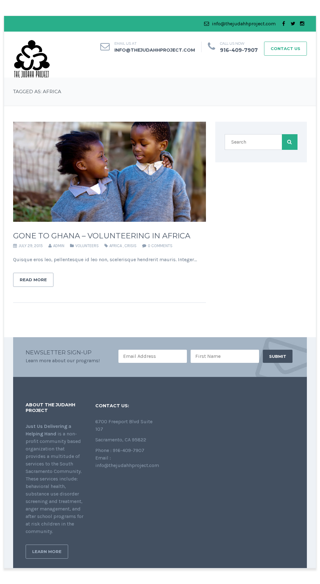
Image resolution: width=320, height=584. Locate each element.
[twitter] (293, 24)
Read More (33, 279)
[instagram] (302, 24)
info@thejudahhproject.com (243, 24)
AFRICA (115, 245)
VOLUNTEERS (87, 245)
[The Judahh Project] (32, 58)
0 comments (160, 245)
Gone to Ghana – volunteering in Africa (101, 235)
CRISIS (130, 245)
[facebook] (283, 24)
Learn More (47, 551)
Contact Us (285, 48)
